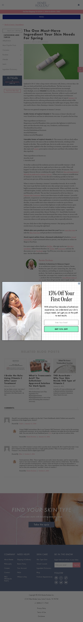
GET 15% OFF (61, 329)
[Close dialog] (79, 283)
